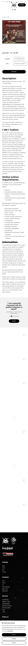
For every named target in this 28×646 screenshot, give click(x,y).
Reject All (14, 642)
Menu (15, 9)
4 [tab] (14, 316)
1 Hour (16, 59)
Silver (3, 568)
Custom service (5, 599)
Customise (14, 638)
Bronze (3, 566)
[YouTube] (9, 1)
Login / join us (23, 1)
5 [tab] (16, 316)
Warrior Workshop (6, 603)
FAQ (3, 584)
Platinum (4, 572)
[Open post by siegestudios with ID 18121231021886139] (14, 393)
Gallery (4, 582)
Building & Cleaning (6, 601)
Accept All (14, 634)
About (3, 580)
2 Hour (22, 59)
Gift (7, 63)
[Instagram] (7, 1)
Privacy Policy (5, 589)
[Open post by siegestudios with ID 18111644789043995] (14, 441)
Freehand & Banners (6, 607)
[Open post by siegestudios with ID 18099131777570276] (14, 369)
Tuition (3, 612)
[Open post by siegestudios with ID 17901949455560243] (14, 417)
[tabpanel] (14, 308)
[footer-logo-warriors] (8, 553)
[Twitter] (2, 1)
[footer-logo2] (13, 538)
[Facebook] (4, 1)
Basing (3, 610)
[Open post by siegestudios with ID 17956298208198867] (14, 345)
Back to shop (6, 17)
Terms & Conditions (6, 587)
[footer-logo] (5, 538)
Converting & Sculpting (7, 605)
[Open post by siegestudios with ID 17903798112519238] (14, 490)
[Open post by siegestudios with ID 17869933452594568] (14, 466)
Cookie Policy (10, 631)
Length (7, 59)
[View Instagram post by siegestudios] (24, 355)
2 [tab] (11, 316)
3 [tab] (13, 316)
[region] (14, 633)
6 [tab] (18, 316)
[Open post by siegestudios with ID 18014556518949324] (14, 514)
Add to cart (14, 71)
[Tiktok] (11, 1)
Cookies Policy (5, 591)
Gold (3, 570)
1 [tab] (9, 316)
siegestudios (13, 334)
